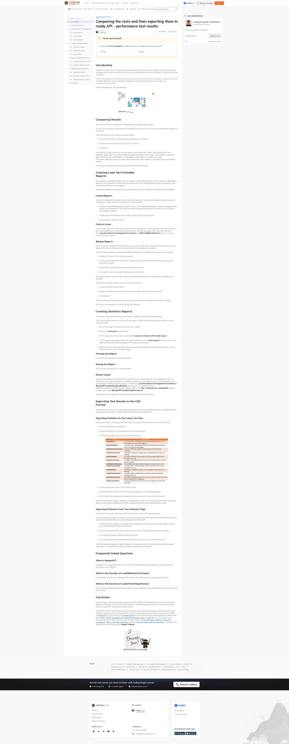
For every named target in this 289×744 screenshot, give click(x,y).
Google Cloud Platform (150, 669)
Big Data (142, 667)
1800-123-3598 (140, 730)
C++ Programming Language (156, 664)
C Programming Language (134, 664)
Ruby (183, 667)
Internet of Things (183, 669)
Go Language (168, 667)
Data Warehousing (168, 669)
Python (120, 664)
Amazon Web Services (118, 669)
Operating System (154, 667)
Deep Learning (130, 667)
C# (177, 667)
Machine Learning (116, 667)
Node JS (187, 664)
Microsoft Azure (134, 669)
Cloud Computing (175, 664)
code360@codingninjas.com (145, 734)
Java (112, 664)
